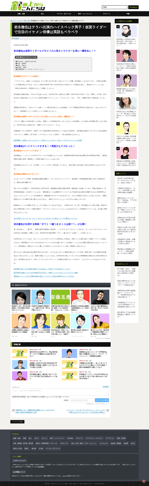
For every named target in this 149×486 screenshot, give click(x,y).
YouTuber (70, 438)
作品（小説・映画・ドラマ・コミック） (84, 443)
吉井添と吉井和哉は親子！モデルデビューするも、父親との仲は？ (126, 180)
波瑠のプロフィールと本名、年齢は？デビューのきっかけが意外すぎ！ (126, 210)
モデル (36, 438)
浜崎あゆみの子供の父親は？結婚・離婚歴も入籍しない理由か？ (126, 220)
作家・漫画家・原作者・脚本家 (23, 443)
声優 (128, 14)
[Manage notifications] (144, 481)
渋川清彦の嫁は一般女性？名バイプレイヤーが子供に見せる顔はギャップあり (43, 376)
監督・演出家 (121, 438)
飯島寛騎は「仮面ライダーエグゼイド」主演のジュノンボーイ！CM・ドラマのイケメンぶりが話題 (48, 140)
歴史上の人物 (17, 448)
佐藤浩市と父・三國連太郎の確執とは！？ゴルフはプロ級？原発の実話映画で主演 (35, 411)
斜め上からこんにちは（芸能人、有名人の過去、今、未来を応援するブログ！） (72, 483)
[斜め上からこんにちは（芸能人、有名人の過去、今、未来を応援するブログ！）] (27, 6)
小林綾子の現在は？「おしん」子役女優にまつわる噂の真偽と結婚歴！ (126, 190)
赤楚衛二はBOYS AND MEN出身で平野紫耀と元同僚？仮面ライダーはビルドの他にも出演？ (43, 365)
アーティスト (110, 438)
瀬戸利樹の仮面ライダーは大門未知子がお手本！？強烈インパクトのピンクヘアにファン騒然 (46, 273)
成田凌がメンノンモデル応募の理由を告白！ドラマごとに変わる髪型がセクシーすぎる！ (44, 276)
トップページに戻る (17, 421)
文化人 (133, 443)
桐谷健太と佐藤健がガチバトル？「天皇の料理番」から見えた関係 (126, 251)
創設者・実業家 (116, 443)
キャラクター (104, 443)
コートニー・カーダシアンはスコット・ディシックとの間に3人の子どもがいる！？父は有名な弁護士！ (86, 411)
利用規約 (106, 386)
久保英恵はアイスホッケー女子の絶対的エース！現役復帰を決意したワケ (126, 305)
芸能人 (27, 448)
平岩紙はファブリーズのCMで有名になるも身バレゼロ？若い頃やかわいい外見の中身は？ (93, 376)
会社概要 (41, 467)
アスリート (106, 14)
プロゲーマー (64, 443)
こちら (64, 476)
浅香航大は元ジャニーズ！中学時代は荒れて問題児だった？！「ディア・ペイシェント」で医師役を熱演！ (93, 354)
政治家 (126, 443)
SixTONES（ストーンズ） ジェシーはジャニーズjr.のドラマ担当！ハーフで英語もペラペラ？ (46, 218)
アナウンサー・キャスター (94, 438)
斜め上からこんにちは (16, 20)
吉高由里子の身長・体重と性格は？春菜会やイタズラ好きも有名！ (126, 241)
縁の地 (34, 448)
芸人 (42, 14)
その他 (41, 448)
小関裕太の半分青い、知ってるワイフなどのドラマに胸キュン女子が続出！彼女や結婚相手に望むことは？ (93, 365)
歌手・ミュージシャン (85, 14)
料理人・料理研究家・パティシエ (46, 443)
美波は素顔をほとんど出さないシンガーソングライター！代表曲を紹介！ (126, 283)
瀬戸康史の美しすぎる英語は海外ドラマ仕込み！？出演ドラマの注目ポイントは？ (42, 269)
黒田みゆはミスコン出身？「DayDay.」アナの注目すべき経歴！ (127, 200)
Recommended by (100, 338)
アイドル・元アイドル (64, 14)
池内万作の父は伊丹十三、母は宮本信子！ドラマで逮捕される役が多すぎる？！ (43, 354)
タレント (44, 438)
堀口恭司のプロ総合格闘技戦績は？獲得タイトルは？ (126, 314)
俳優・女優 (21, 14)
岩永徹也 (16, 38)
